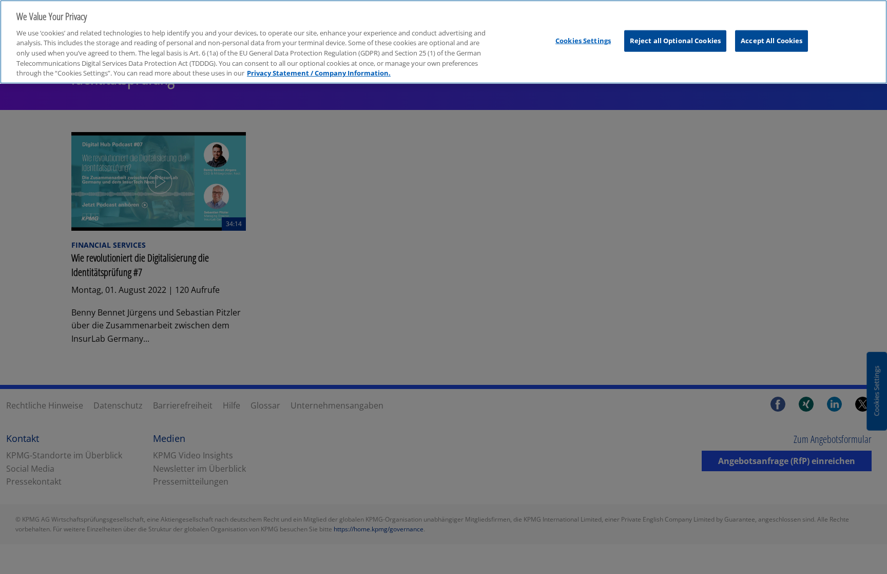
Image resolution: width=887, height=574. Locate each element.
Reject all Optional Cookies (675, 40)
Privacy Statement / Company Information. (319, 73)
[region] (443, 42)
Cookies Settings (583, 40)
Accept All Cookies (771, 40)
